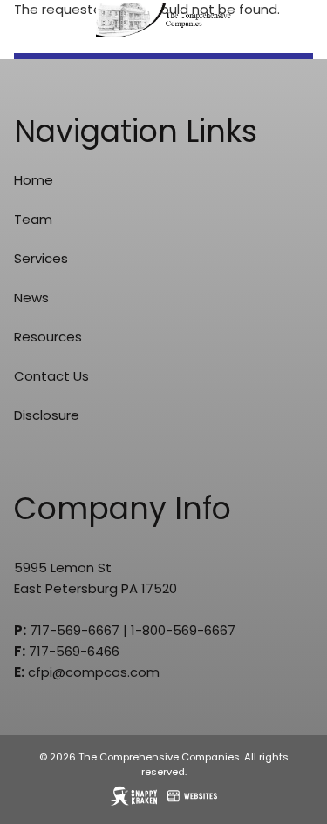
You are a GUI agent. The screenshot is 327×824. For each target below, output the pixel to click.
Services (41, 258)
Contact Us (51, 376)
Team (33, 219)
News (31, 297)
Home (33, 180)
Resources (48, 337)
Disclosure (46, 415)
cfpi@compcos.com (94, 672)
